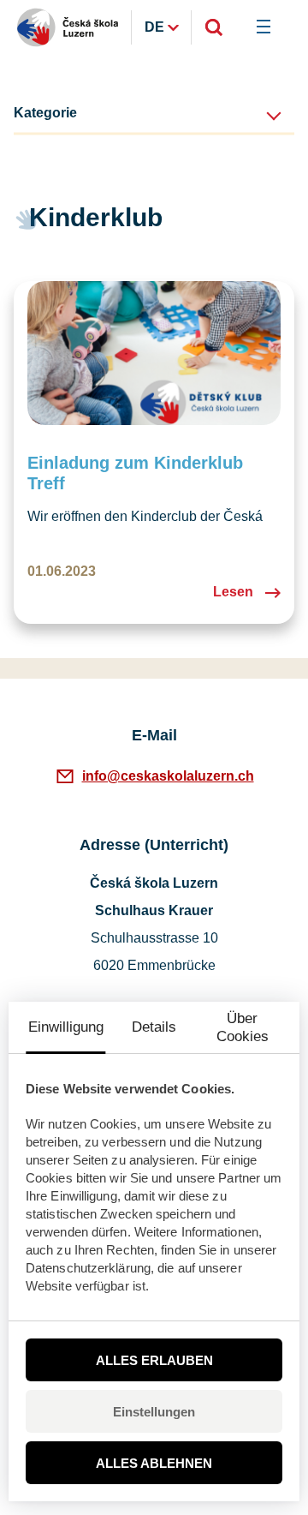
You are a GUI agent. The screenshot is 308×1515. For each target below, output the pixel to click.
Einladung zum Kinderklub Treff (135, 473)
